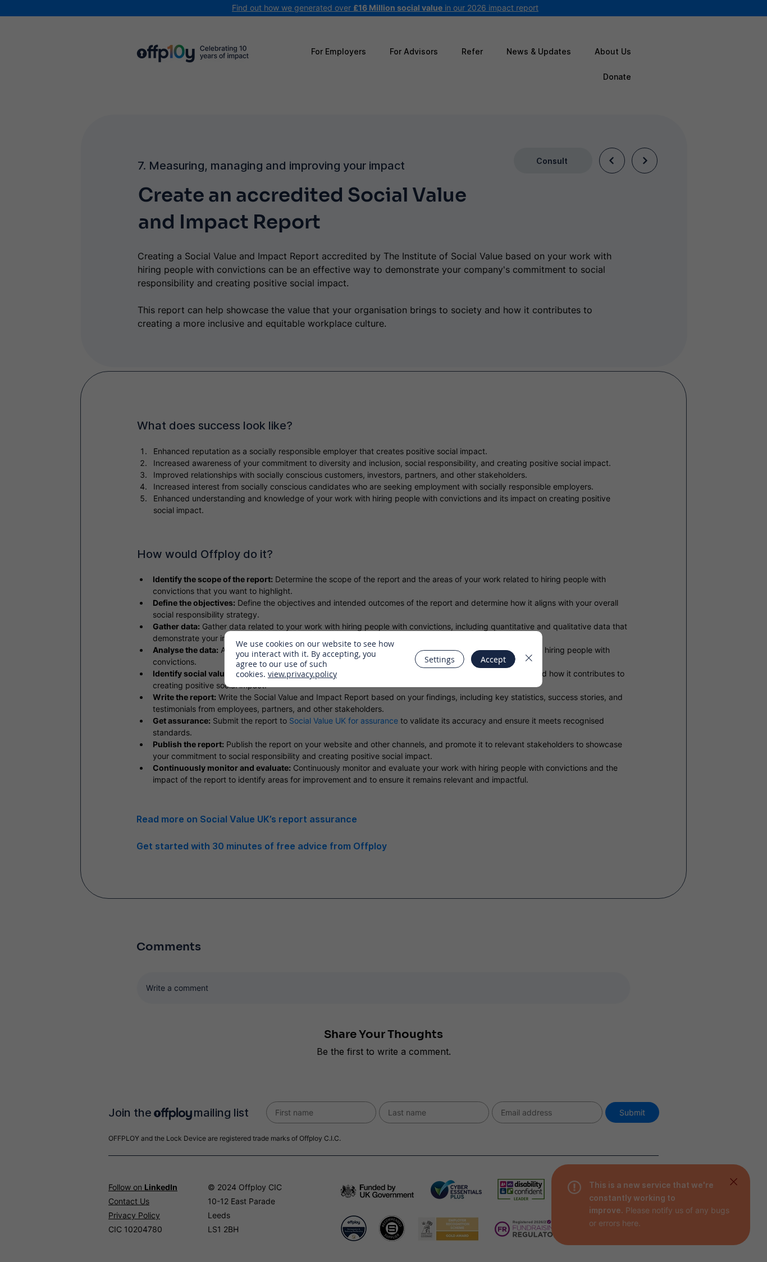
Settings (439, 659)
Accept (493, 659)
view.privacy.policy (302, 674)
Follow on (142, 1187)
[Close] (733, 1181)
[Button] (612, 160)
